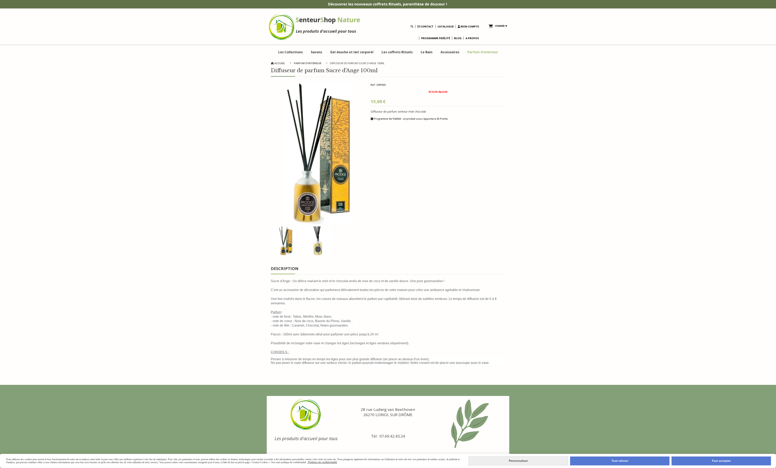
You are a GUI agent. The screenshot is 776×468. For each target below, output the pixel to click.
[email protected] (388, 423)
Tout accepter (721, 460)
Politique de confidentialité (322, 462)
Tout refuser (620, 460)
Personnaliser (518, 460)
